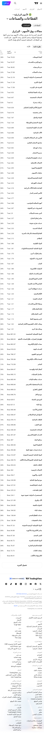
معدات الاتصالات (37, 72)
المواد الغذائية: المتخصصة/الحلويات (31, 248)
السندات (39, 628)
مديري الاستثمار (37, 153)
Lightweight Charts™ (14, 712)
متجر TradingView (15, 672)
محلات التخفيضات (37, 520)
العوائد (40, 657)
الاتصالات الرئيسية (36, 470)
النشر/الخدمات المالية (35, 273)
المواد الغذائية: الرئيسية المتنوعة (32, 455)
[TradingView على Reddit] (6, 584)
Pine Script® (38, 677)
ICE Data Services (21, 594)
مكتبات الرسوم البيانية (14, 710)
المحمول (39, 683)
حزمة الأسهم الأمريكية (14, 648)
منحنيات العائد (38, 670)
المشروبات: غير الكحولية (35, 208)
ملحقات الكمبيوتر (37, 173)
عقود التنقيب (38, 425)
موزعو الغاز (38, 394)
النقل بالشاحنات (37, 490)
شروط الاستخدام (16, 683)
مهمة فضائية (17, 657)
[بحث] (15, 3)
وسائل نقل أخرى (37, 329)
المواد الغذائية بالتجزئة (35, 540)
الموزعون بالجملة (37, 399)
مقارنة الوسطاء (16, 635)
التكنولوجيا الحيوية (37, 168)
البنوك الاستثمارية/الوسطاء (34, 122)
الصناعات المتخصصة (36, 430)
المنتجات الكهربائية (36, 183)
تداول (40, 710)
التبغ (41, 198)
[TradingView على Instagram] (25, 584)
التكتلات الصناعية (37, 419)
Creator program (36, 699)
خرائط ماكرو (38, 675)
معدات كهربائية (37, 148)
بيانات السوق (17, 622)
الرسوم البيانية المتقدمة (14, 714)
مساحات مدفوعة (37, 727)
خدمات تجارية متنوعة (35, 223)
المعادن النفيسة (37, 299)
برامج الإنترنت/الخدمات (35, 62)
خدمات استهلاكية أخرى (35, 289)
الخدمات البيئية (37, 349)
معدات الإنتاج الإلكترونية (35, 344)
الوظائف (18, 664)
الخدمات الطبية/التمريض (35, 435)
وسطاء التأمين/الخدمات (35, 304)
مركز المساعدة (16, 662)
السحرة (39, 723)
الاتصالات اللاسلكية (36, 163)
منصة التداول (17, 716)
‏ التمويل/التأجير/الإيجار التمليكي (33, 107)
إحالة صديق (38, 697)
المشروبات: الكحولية (36, 258)
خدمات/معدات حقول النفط (34, 450)
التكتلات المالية (37, 465)
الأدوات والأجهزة (37, 475)
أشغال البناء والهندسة (35, 369)
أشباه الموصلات (37, 57)
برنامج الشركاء (16, 727)
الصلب (40, 263)
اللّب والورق (38, 500)
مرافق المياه (38, 440)
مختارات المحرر (37, 714)
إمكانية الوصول (16, 692)
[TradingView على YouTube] (30, 584)
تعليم (40, 712)
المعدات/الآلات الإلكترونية (34, 359)
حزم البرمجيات (37, 67)
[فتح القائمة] (41, 3)
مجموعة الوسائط (16, 666)
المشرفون (39, 703)
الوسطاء (18, 633)
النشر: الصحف (37, 535)
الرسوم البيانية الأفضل (35, 618)
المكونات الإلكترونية (36, 268)
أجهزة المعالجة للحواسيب (34, 203)
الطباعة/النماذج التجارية (35, 545)
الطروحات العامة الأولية (35, 662)
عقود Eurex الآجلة (15, 646)
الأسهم (40, 624)
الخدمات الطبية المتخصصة (34, 127)
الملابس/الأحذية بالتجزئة (35, 284)
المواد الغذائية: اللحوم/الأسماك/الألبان (31, 460)
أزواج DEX (39, 635)
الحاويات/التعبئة (37, 505)
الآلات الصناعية (37, 132)
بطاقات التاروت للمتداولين (13, 675)
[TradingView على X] (40, 584)
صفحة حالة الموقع (15, 701)
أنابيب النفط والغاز (36, 314)
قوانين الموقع (38, 701)
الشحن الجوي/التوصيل (35, 279)
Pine (40, 638)
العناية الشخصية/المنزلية (35, 178)
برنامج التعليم (17, 730)
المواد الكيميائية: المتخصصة (34, 334)
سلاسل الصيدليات (37, 374)
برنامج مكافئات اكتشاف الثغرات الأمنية (11, 698)
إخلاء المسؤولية (16, 686)
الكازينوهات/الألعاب (36, 555)
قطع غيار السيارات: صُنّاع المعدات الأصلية (30, 339)
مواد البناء (39, 404)
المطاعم (39, 238)
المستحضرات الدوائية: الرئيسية (33, 77)
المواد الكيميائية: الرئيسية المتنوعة (32, 525)
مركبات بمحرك (37, 102)
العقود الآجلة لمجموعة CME (13, 644)
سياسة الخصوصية (16, 688)
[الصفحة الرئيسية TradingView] (36, 3)
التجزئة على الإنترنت (36, 87)
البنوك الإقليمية (37, 243)
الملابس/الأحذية (37, 409)
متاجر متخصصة (37, 112)
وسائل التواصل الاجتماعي (34, 692)
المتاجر (40, 364)
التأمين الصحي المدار (36, 193)
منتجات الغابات (37, 550)
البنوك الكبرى (38, 82)
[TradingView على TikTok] (11, 584)
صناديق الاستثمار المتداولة (34, 626)
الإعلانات (18, 723)
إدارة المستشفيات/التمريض (34, 384)
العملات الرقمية (37, 631)
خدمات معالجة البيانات (35, 379)
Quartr (15, 605)
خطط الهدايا (17, 624)
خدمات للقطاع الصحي (35, 515)
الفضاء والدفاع (38, 117)
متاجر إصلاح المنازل (36, 218)
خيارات (40, 672)
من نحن (18, 655)
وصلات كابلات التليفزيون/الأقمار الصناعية (30, 324)
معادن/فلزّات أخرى (36, 253)
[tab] (37, 25)
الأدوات (19, 707)
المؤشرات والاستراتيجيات (34, 721)
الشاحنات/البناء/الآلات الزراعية (33, 188)
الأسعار (19, 620)
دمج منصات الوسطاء (15, 725)
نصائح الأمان (17, 695)
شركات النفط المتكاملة (35, 92)
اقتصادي (39, 655)
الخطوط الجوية (37, 445)
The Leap (18, 638)
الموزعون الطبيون (37, 354)
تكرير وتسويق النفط (36, 319)
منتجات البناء (38, 510)
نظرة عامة (18, 631)
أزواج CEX (39, 633)
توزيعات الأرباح (37, 659)
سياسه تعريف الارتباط (14, 690)
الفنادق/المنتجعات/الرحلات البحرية (32, 233)
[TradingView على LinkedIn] (20, 584)
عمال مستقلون (37, 725)
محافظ (40, 668)
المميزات (18, 618)
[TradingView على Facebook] (35, 584)
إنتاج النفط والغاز (37, 309)
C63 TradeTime (16, 677)
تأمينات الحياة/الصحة (36, 485)
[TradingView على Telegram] (16, 584)
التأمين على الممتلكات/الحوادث (33, 138)
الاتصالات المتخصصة (36, 97)
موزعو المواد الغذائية (36, 480)
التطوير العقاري (37, 389)
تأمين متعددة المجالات (35, 213)
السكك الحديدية (37, 228)
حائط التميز (38, 694)
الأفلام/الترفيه (38, 294)
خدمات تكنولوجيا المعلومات (34, 158)
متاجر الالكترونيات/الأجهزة (34, 530)
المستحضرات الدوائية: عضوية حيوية (31, 495)
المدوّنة (19, 659)
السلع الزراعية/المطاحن (35, 414)
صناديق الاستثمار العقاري (34, 143)
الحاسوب (39, 686)
